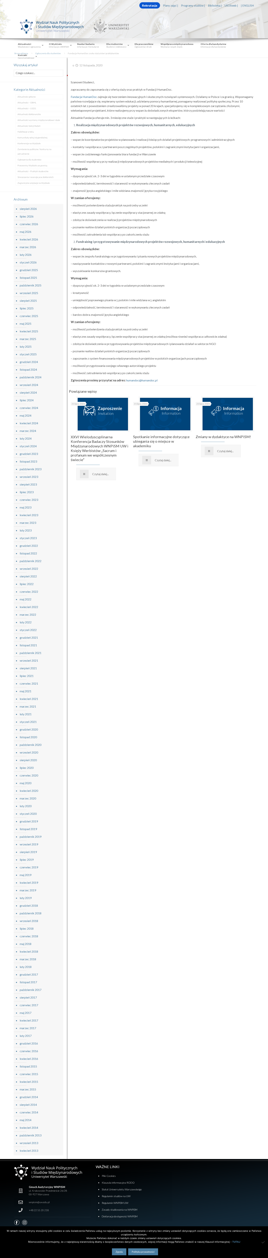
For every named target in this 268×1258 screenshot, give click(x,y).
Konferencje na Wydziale (29, 143)
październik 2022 (30, 561)
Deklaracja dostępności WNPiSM (119, 1216)
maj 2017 (25, 1012)
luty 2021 (26, 714)
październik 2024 (30, 377)
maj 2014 (25, 1120)
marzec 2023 (28, 522)
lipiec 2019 (27, 859)
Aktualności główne (27, 96)
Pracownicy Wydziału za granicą (32, 165)
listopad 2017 (28, 982)
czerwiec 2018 (29, 936)
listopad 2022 (28, 553)
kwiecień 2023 (29, 515)
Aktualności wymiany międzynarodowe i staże (39, 120)
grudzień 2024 (29, 362)
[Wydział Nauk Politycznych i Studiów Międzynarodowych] (55, 26)
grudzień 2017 (29, 974)
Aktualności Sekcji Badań (29, 126)
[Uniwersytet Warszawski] (110, 26)
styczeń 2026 (28, 262)
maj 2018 (25, 944)
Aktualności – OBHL (27, 102)
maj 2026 (25, 231)
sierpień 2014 (28, 1104)
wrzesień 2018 (29, 921)
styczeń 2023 (28, 538)
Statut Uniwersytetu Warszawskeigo (122, 1189)
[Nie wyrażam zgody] (263, 1242)
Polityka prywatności (143, 1251)
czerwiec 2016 (29, 1051)
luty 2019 (26, 898)
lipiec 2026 (27, 216)
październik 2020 (30, 744)
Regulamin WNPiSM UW (115, 1202)
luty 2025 (26, 346)
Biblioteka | (215, 5)
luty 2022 (26, 622)
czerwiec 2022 (29, 591)
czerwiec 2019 (29, 867)
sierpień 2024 (28, 392)
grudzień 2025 (29, 270)
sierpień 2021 (28, 668)
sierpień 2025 (28, 300)
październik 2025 (30, 285)
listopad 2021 (28, 645)
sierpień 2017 (28, 997)
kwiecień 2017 (29, 1020)
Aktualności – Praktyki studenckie (33, 171)
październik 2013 (30, 1135)
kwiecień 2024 (29, 423)
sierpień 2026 (28, 208)
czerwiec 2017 (29, 1005)
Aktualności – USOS (27, 108)
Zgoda (119, 1251)
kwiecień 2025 (29, 331)
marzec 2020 (28, 798)
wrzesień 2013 (29, 1143)
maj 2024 (25, 415)
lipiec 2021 (27, 675)
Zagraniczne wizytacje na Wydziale (34, 183)
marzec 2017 (28, 1028)
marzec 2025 (28, 339)
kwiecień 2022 (29, 607)
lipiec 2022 (27, 584)
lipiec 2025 (27, 308)
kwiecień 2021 (29, 698)
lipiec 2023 (27, 492)
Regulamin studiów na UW (116, 1196)
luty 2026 (26, 254)
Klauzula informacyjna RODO (118, 1182)
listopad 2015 (28, 1066)
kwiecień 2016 (29, 1058)
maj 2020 (25, 783)
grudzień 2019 (29, 821)
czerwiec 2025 (29, 316)
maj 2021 (25, 691)
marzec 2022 (28, 614)
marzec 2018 (28, 959)
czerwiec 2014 (29, 1112)
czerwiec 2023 (29, 499)
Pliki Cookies (109, 1175)
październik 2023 (30, 469)
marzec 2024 (28, 430)
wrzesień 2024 (29, 385)
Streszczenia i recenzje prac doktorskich (36, 177)
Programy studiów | (193, 5)
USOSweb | (231, 5)
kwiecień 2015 (29, 1081)
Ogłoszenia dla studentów (29, 159)
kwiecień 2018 (29, 951)
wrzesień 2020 (29, 752)
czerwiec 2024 (29, 407)
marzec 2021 (28, 706)
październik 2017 (30, 989)
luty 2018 (26, 966)
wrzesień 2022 (29, 568)
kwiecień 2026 (29, 239)
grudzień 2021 (29, 637)
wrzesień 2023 (29, 476)
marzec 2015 (28, 1089)
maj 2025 (25, 323)
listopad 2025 (28, 277)
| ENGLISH (247, 5)
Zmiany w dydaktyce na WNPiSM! (223, 436)
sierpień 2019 (28, 852)
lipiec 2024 (27, 400)
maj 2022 (25, 599)
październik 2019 (30, 836)
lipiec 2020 (27, 767)
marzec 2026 (28, 247)
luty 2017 (26, 1035)
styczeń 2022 (28, 630)
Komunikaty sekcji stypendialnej (32, 137)
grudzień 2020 (29, 729)
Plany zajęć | (170, 5)
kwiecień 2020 (29, 790)
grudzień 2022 (29, 545)
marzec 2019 (28, 890)
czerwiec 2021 (29, 683)
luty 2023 (26, 530)
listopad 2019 (28, 829)
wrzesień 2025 (29, 293)
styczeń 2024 (28, 446)
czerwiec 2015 (29, 1074)
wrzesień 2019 (29, 844)
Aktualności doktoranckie (29, 114)
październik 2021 (30, 653)
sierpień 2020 (28, 760)
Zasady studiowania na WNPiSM (119, 1209)
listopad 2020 (28, 737)
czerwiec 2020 (29, 775)
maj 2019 (25, 875)
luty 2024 (26, 438)
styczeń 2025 (28, 354)
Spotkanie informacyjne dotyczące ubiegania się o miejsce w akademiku (161, 441)
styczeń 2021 (28, 721)
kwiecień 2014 (29, 1127)
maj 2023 (25, 507)
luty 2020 (26, 806)
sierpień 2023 (28, 484)
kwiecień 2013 (29, 1150)
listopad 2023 (28, 461)
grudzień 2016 (29, 1043)
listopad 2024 (28, 369)
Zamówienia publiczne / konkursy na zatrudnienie (34, 151)
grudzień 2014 (29, 1097)
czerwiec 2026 (29, 224)
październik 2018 (30, 913)
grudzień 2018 (29, 905)
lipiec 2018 (27, 928)
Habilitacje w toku (26, 131)
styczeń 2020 (28, 813)
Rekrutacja (149, 5)
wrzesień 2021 (29, 660)
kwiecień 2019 (29, 882)
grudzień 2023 (29, 453)
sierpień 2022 (28, 576)
